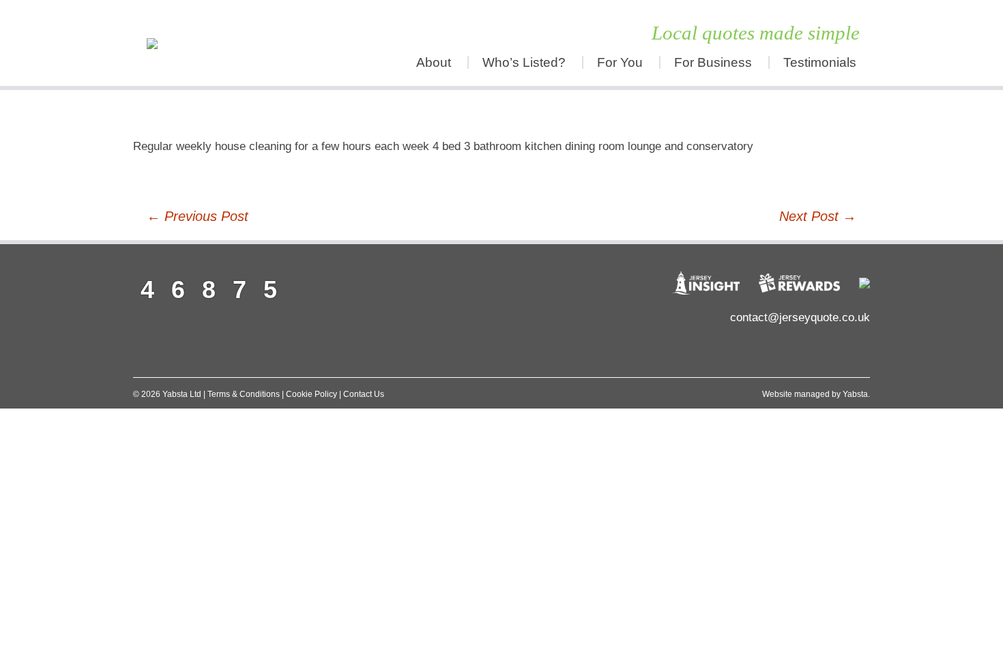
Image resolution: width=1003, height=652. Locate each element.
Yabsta (855, 394)
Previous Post (197, 216)
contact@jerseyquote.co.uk (800, 317)
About (433, 62)
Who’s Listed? (524, 62)
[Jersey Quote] (225, 43)
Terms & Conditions (243, 394)
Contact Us (363, 394)
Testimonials (819, 62)
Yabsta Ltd (181, 394)
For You (620, 62)
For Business (713, 62)
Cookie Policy (311, 394)
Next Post (817, 216)
